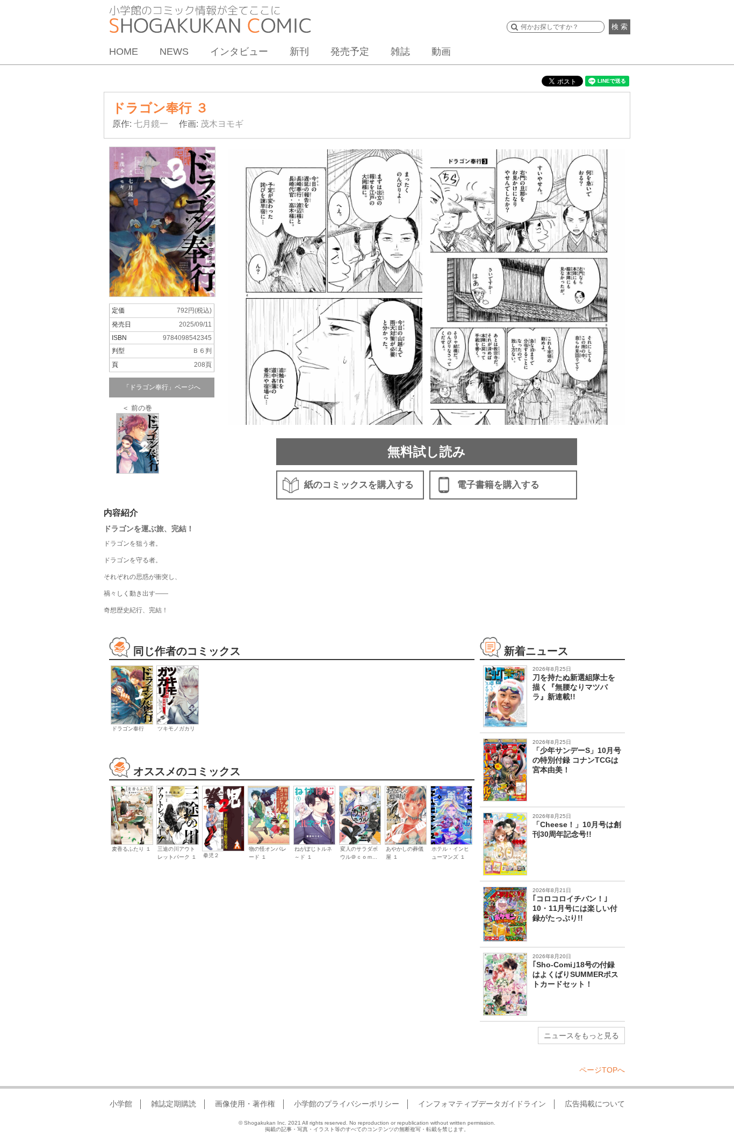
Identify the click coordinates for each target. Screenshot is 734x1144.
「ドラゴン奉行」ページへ (161, 387)
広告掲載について (595, 1103)
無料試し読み (426, 451)
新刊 (299, 51)
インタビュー (239, 51)
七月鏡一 (151, 123)
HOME (123, 51)
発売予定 (349, 51)
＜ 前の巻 (137, 408)
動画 (441, 51)
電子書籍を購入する (498, 485)
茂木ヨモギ (221, 123)
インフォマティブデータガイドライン (482, 1103)
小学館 (121, 1103)
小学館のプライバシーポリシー (346, 1103)
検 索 (619, 27)
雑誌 (400, 51)
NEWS (174, 51)
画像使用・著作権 (245, 1103)
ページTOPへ (602, 1070)
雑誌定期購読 (173, 1103)
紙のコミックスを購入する (359, 485)
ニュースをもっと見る (581, 1035)
